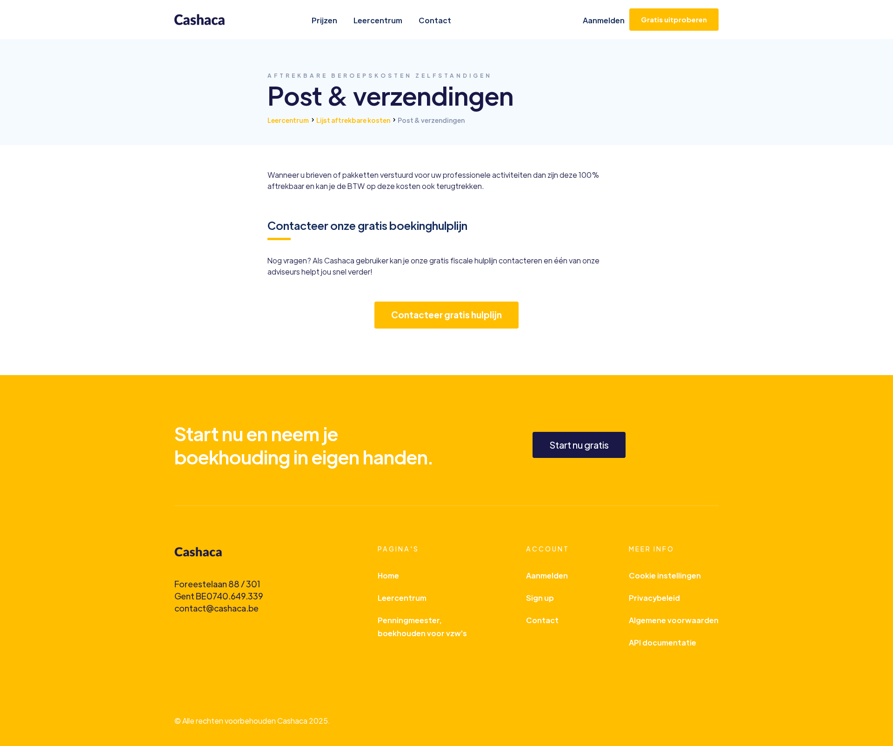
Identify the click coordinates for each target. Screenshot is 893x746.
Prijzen (324, 20)
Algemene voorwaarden (674, 620)
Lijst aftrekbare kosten (353, 120)
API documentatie (662, 642)
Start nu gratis (579, 444)
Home (388, 575)
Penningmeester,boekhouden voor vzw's (422, 626)
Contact (435, 20)
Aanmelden (604, 20)
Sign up (540, 598)
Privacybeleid (654, 598)
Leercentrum (377, 20)
